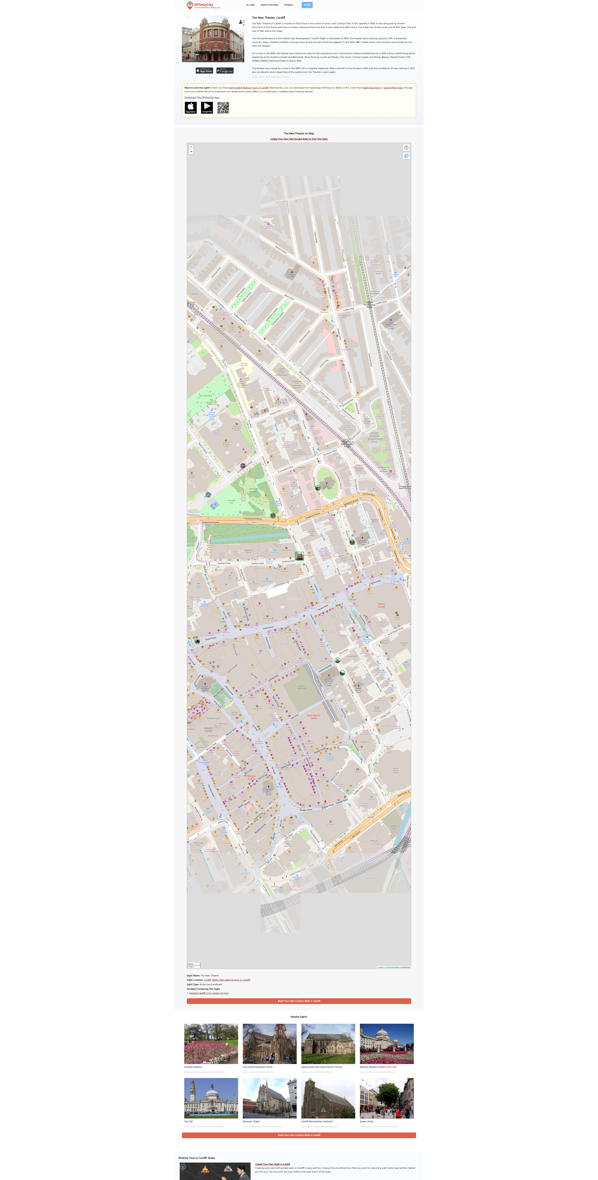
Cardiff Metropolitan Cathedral (316, 1121)
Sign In (307, 5)
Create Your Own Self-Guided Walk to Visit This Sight (299, 139)
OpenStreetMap (393, 967)
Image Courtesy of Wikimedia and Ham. (258, 1072)
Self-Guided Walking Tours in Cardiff (248, 88)
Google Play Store (393, 88)
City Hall (188, 1121)
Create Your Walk (269, 5)
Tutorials (288, 5)
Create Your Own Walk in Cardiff (272, 1164)
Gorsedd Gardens (193, 1067)
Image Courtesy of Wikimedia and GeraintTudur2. (262, 1126)
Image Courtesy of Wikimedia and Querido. (377, 1072)
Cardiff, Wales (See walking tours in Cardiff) (227, 980)
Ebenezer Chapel (251, 1121)
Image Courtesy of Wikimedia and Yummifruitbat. (204, 1126)
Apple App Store (371, 88)
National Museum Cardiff (372, 1067)
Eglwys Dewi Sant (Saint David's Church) (321, 1067)
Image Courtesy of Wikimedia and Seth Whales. (271, 76)
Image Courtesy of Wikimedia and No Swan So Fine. (204, 1072)
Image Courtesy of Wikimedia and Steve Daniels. (379, 1126)
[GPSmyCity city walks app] (203, 5)
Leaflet (380, 967)
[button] (299, 556)
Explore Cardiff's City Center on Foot (209, 993)
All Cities (250, 5)
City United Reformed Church (258, 1067)
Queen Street (367, 1121)
